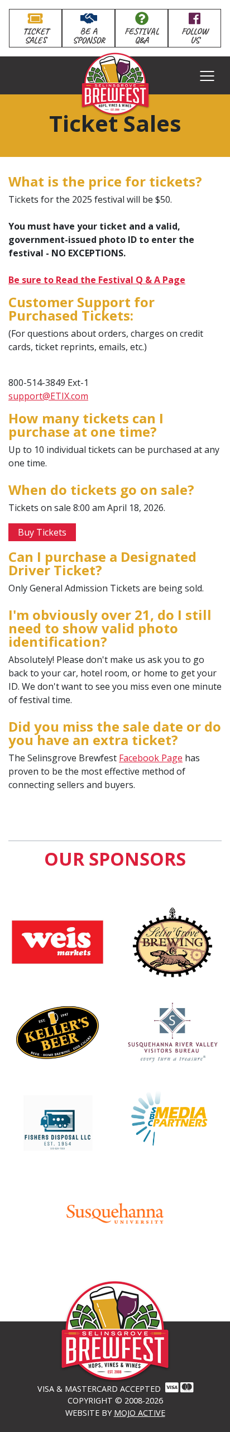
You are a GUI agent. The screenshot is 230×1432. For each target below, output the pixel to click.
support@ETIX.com (48, 396)
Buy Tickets (42, 532)
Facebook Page (151, 758)
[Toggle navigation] (207, 75)
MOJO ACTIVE (139, 1412)
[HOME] (115, 1357)
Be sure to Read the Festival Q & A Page (96, 280)
